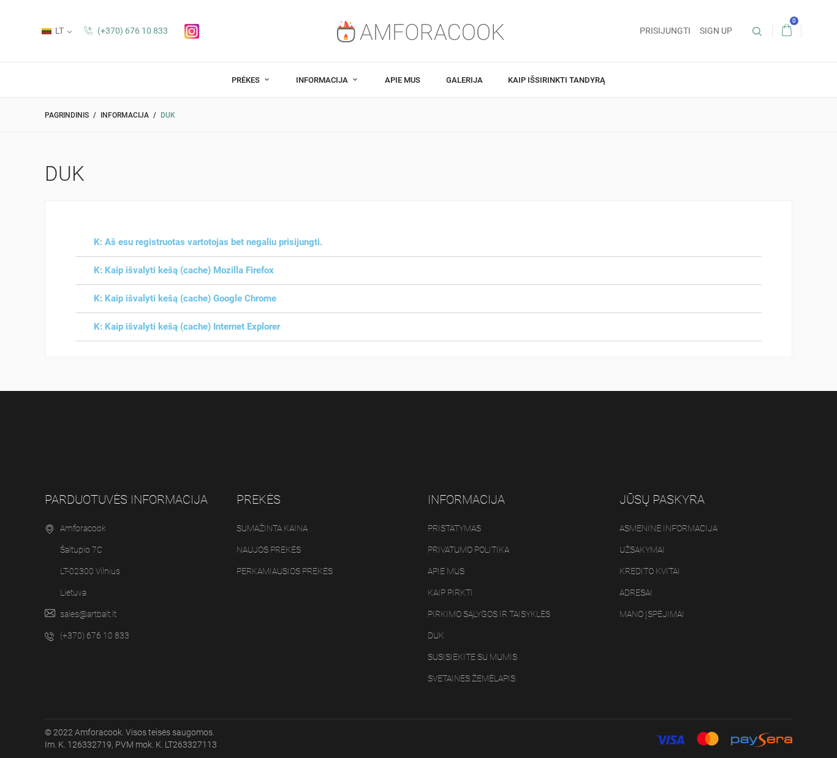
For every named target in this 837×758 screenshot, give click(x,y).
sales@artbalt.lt (88, 614)
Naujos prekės (269, 550)
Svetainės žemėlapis (471, 678)
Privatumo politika (468, 550)
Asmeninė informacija (668, 528)
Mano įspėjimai (651, 614)
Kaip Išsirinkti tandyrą (556, 80)
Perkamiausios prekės (285, 571)
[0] (787, 30)
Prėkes (247, 80)
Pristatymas (454, 528)
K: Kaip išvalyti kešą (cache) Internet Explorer (187, 326)
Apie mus (402, 80)
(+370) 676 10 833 (132, 31)
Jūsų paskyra (662, 499)
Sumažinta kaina (272, 528)
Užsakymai (642, 550)
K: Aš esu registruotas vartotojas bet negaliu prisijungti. (208, 242)
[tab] (418, 243)
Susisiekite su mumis (472, 657)
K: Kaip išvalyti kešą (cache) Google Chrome (185, 298)
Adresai (636, 592)
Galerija (464, 80)
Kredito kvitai (649, 571)
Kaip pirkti (450, 592)
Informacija (323, 80)
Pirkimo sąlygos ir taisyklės (489, 614)
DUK (436, 635)
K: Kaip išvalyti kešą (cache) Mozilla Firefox (184, 270)
